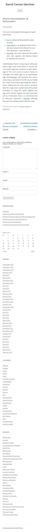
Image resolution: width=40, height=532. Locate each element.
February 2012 (7, 323)
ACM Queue (7, 437)
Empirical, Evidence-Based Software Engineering (19, 217)
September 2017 (8, 270)
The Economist (7, 504)
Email (5, 180)
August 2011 (7, 336)
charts (5, 374)
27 (33, 246)
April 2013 (6, 288)
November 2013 (8, 283)
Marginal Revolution (9, 477)
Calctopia (6, 211)
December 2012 (8, 299)
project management (10, 414)
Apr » (33, 251)
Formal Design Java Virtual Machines (15, 219)
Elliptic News (7, 451)
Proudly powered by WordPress (13, 528)
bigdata (5, 368)
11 (23, 241)
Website (5, 189)
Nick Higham (7, 485)
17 (18, 243)
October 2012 (7, 304)
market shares (8, 400)
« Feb (4, 251)
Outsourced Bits (8, 488)
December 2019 (8, 267)
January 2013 (7, 296)
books (5, 371)
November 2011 (8, 331)
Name (5, 172)
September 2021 (8, 265)
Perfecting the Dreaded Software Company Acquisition (29, 126)
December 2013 (8, 281)
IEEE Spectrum (7, 461)
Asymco (5, 440)
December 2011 (8, 328)
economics (6, 384)
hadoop (5, 390)
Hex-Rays (10, 53)
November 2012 (8, 302)
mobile (27, 107)
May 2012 (6, 318)
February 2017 (7, 273)
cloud (4, 376)
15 (8, 243)
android (5, 366)
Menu (20, 10)
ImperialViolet (7, 464)
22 (8, 246)
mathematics (7, 403)
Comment (6, 147)
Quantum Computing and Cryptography (16, 225)
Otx (8, 40)
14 (3, 243)
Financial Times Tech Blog (11, 456)
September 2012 (8, 307)
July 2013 (5, 286)
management (7, 398)
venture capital (8, 424)
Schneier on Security (10, 496)
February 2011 (7, 352)
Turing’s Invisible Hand (10, 515)
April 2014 (6, 275)
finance (5, 387)
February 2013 (7, 294)
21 (3, 246)
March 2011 (6, 350)
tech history (7, 416)
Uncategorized (8, 421)
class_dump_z (11, 45)
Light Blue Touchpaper (10, 475)
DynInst (31, 90)
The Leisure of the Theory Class (13, 507)
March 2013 (6, 291)
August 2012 (7, 310)
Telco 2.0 (5, 501)
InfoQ (4, 467)
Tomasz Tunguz (8, 512)
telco (4, 419)
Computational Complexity (11, 445)
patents (5, 408)
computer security (9, 379)
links (4, 395)
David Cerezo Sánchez (20, 4)
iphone (21, 107)
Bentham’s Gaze (8, 443)
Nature (5, 483)
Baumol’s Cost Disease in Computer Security (10, 126)
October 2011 (7, 334)
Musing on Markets (9, 480)
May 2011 (6, 344)
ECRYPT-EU (6, 448)
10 (18, 241)
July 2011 (5, 339)
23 (13, 246)
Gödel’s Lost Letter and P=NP (12, 459)
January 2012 (7, 326)
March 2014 (6, 278)
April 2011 (6, 347)
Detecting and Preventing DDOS (13, 214)
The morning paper (9, 509)
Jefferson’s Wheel (9, 469)
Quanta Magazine (9, 491)
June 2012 (6, 315)
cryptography (7, 382)
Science (5, 499)
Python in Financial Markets (12, 222)
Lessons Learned (8, 472)
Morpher (26, 98)
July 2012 (5, 312)
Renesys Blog (7, 493)
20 (33, 243)
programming (7, 411)
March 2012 (6, 320)
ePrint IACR (6, 453)
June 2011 (6, 342)
